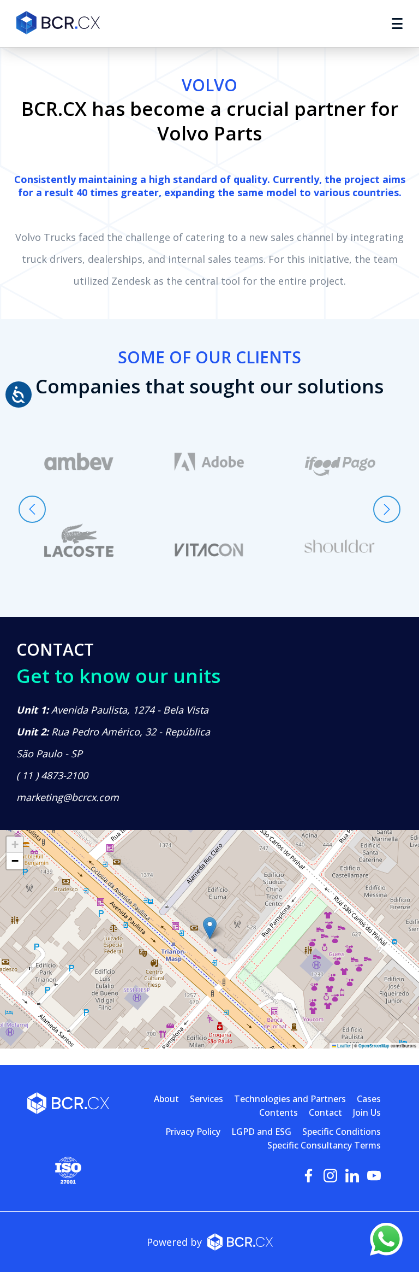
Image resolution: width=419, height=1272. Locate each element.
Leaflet (343, 1046)
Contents (278, 1112)
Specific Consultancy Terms (324, 1145)
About (166, 1099)
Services (206, 1099)
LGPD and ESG (261, 1132)
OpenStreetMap (374, 1046)
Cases (369, 1099)
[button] (210, 928)
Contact (325, 1112)
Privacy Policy (192, 1132)
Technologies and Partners (290, 1099)
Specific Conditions (341, 1132)
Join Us (367, 1112)
